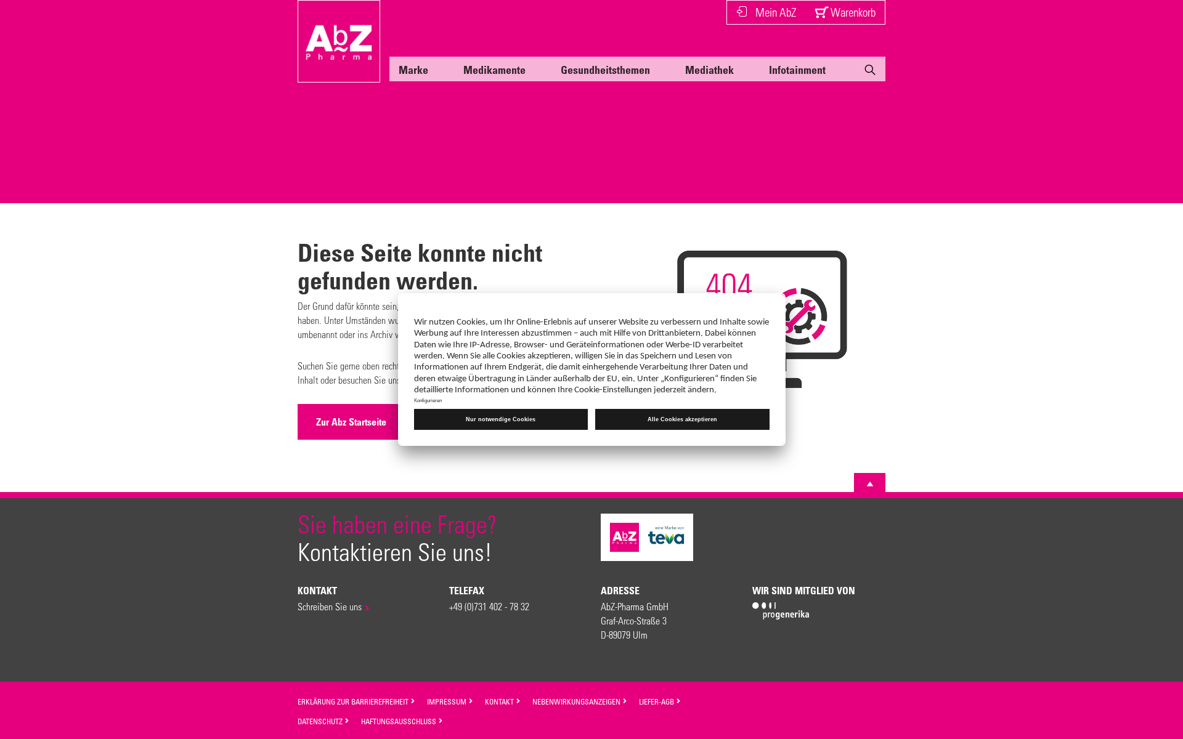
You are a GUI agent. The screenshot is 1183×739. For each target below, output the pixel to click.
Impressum (447, 701)
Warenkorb (852, 12)
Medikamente (494, 69)
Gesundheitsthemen (605, 69)
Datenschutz (321, 721)
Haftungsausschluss (399, 721)
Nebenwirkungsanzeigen (577, 701)
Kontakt (500, 701)
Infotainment (797, 69)
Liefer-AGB (657, 701)
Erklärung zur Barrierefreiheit (354, 701)
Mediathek (709, 69)
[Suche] (870, 72)
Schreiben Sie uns (330, 606)
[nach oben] (870, 484)
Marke (413, 69)
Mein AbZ (775, 12)
